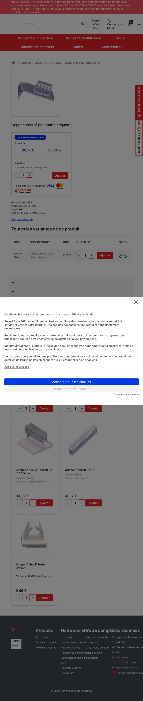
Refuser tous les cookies (71, 389)
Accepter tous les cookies (71, 382)
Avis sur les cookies (16, 366)
